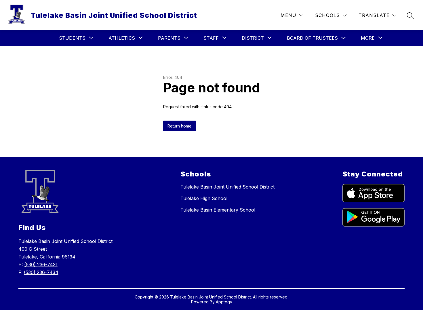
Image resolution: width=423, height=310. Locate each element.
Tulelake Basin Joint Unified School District (227, 187)
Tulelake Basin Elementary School (217, 210)
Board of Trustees (312, 38)
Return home (179, 125)
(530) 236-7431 (41, 264)
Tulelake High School (203, 198)
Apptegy (224, 301)
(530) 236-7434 (41, 272)
